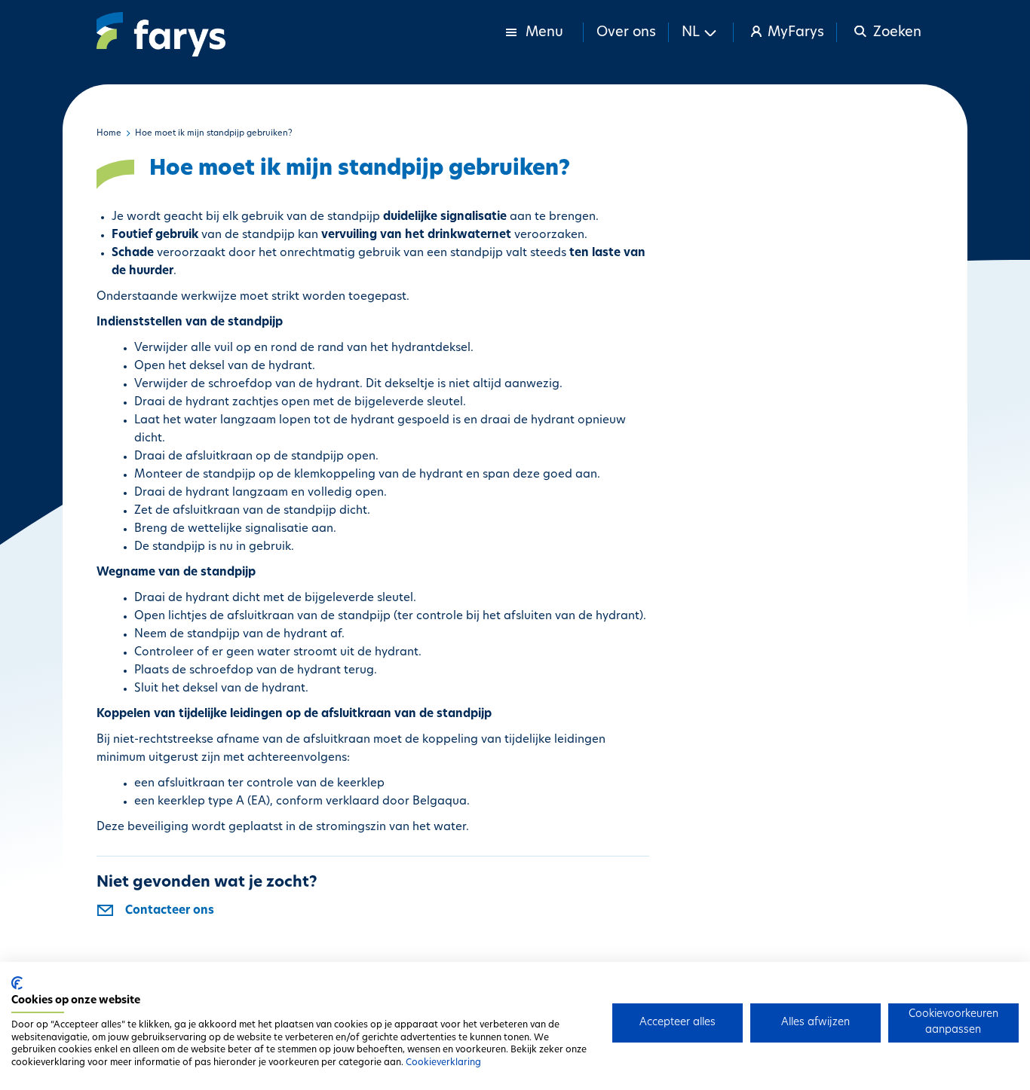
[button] (701, 32)
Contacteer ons (169, 911)
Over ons (626, 33)
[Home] (161, 34)
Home (109, 134)
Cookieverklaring (443, 1062)
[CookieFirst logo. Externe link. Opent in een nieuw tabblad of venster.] (17, 983)
